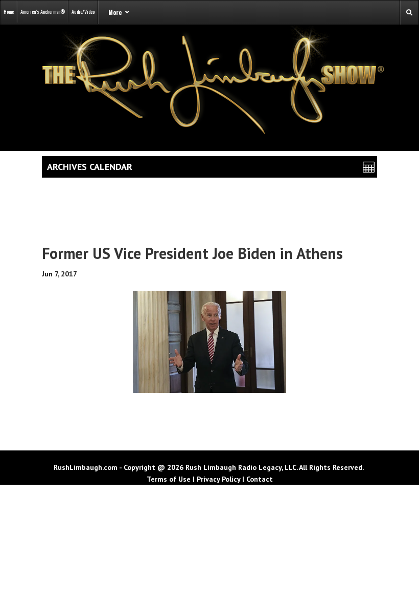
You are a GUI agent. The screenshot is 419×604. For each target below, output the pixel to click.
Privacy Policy (218, 479)
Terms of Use (169, 479)
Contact (259, 479)
